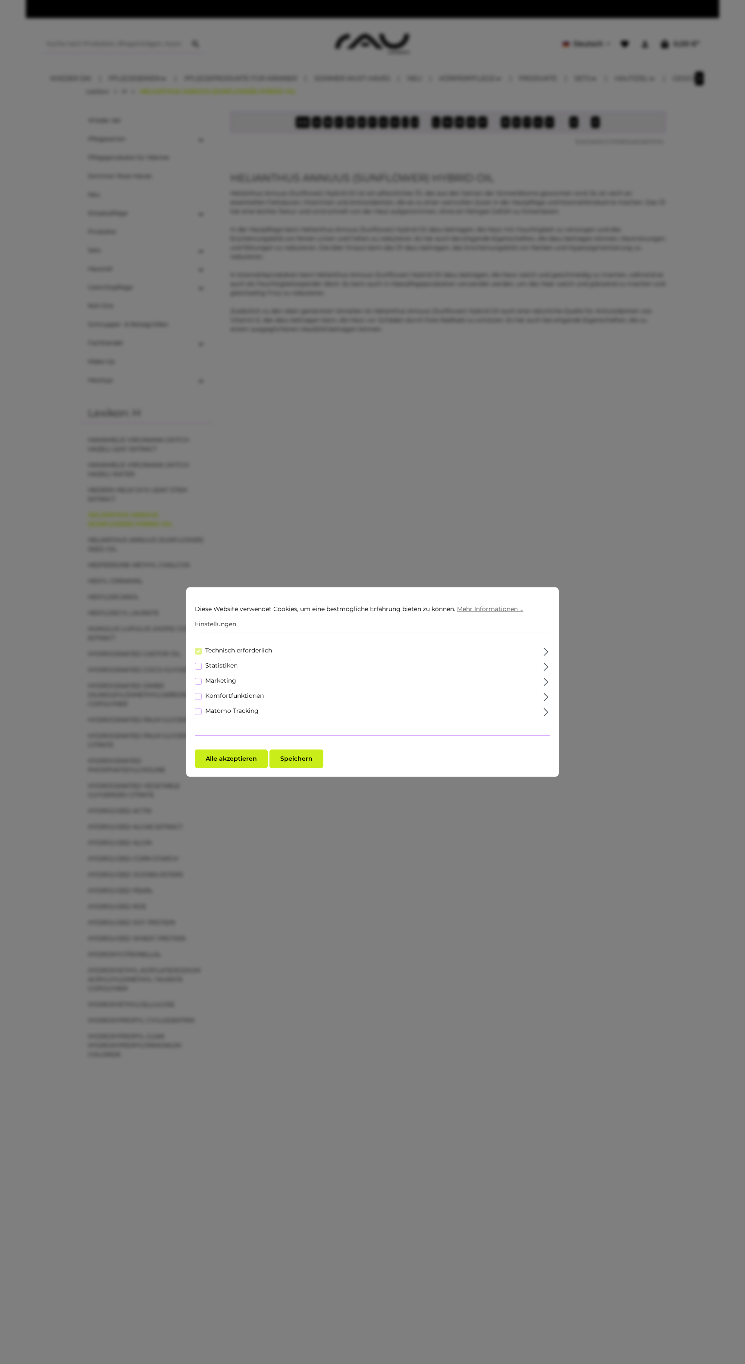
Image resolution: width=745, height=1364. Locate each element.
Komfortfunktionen (234, 695)
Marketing (220, 680)
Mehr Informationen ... (490, 609)
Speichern (296, 758)
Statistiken (221, 665)
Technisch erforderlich (238, 650)
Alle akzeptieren (231, 758)
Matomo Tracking (232, 711)
